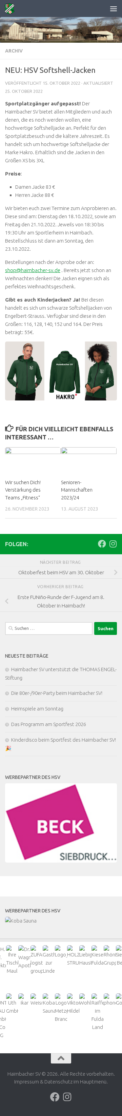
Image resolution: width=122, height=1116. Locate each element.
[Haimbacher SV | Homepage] (11, 8)
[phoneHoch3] (110, 1000)
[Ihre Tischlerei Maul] (12, 960)
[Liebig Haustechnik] (85, 956)
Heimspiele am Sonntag (37, 708)
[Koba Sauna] (61, 921)
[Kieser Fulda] (98, 956)
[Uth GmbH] (12, 1004)
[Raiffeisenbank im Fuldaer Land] (98, 1012)
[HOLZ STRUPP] (73, 956)
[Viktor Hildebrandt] (73, 1004)
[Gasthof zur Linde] (49, 960)
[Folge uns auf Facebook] (102, 544)
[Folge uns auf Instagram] (113, 544)
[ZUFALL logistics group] (36, 960)
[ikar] (24, 1000)
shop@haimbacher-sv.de (32, 270)
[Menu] (113, 8)
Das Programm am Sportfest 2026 (48, 724)
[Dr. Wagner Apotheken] (24, 957)
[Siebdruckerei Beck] (61, 823)
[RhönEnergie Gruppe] (110, 956)
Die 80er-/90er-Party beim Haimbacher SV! (56, 693)
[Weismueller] (36, 1000)
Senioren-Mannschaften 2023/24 (77, 489)
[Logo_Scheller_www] (61, 952)
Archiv (14, 51)
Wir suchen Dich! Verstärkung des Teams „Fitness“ (23, 489)
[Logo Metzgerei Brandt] (61, 1008)
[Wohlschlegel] (85, 1000)
